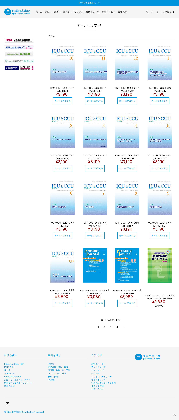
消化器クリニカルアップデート (18, 382)
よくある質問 (97, 386)
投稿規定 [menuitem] (78, 11)
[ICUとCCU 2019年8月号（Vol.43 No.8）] (127, 198)
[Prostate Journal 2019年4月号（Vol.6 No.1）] (127, 265)
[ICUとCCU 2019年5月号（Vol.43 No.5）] (159, 130)
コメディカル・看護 (57, 373)
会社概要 (95, 373)
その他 (51, 379)
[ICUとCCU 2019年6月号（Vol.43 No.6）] (62, 198)
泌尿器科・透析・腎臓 (58, 367)
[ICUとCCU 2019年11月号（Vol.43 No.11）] (95, 63)
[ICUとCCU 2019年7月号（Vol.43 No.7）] (95, 198)
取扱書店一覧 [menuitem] (92, 11)
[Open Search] (147, 12)
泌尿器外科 (9, 373)
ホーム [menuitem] (39, 11)
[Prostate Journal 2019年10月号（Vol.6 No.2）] (95, 265)
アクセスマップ (98, 367)
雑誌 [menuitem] (47, 11)
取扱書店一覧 (97, 364)
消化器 (51, 364)
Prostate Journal (12, 376)
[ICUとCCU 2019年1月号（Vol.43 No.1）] (159, 63)
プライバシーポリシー (101, 376)
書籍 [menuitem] (56, 11)
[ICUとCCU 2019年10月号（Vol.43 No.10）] (62, 63)
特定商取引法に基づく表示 (103, 382)
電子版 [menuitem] (66, 11)
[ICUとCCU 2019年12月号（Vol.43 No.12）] (127, 63)
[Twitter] (8, 403)
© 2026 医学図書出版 (14, 412)
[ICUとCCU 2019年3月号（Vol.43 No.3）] (95, 130)
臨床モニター (10, 386)
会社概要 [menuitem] (122, 11)
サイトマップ (97, 370)
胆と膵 (7, 370)
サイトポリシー (98, 379)
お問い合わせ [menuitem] (108, 11)
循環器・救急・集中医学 (59, 370)
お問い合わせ (97, 389)
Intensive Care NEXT (14, 364)
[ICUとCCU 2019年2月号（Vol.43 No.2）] (62, 130)
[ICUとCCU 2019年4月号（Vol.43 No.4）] (127, 130)
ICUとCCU (9, 367)
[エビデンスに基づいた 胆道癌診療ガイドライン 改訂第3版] (159, 265)
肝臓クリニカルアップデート (17, 379)
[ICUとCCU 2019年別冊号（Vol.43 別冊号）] (62, 265)
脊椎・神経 (53, 376)
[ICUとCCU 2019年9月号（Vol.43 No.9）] (159, 198)
